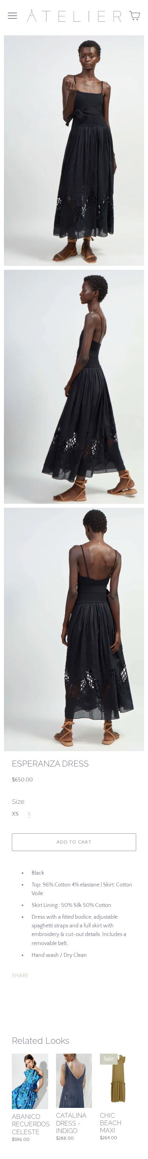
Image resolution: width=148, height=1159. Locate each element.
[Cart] (134, 15)
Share (20, 976)
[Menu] (12, 15)
